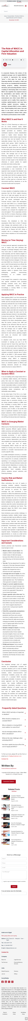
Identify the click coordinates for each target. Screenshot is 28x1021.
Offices (15, 974)
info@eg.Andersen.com (15, 756)
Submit (14, 886)
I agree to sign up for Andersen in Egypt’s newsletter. (14, 881)
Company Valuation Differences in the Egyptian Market (17, 797)
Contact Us (4, 952)
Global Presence (5, 971)
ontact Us (5, 759)
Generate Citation (8, 781)
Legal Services (17, 959)
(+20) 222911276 (8, 942)
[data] (26, 1018)
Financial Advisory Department (8, 768)
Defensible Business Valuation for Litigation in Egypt (17, 807)
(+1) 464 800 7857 (8, 945)
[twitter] (9, 982)
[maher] (19, 6)
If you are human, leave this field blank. (11, 891)
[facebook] (2, 982)
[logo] (7, 6)
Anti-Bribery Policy (23, 1013)
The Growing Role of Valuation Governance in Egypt (17, 841)
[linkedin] (6, 982)
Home (5, 16)
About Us (3, 959)
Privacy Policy (14, 1013)
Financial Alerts (11, 16)
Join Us (3, 974)
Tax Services (4, 962)
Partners (16, 971)
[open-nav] (25, 6)
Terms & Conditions (5, 1013)
